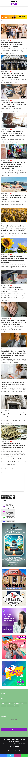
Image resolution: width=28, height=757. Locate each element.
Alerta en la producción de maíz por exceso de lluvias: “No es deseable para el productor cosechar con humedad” (13, 228)
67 (15, 463)
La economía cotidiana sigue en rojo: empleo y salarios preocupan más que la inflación (13, 384)
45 (10, 461)
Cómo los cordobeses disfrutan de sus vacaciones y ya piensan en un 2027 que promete (13, 197)
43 (7, 461)
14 (18, 458)
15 (19, 458)
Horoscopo (13, 522)
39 (1, 461)
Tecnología (10, 705)
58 (3, 463)
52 (20, 461)
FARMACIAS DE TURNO (19, 743)
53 (21, 461)
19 (24, 458)
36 (22, 459)
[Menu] (2, 3)
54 (22, 461)
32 (17, 459)
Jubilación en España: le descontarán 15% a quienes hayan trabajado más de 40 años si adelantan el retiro (13, 322)
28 (11, 459)
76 (3, 464)
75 (1, 464)
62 (8, 463)
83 (12, 464)
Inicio (4, 743)
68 (17, 463)
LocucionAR (16, 741)
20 (25, 458)
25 (7, 459)
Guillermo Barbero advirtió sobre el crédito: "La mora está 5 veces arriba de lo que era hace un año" (13, 104)
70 (20, 463)
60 (5, 463)
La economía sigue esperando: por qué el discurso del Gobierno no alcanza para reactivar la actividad (13, 75)
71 (21, 463)
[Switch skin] (26, 3)
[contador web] (8, 498)
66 (14, 463)
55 (24, 461)
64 (11, 463)
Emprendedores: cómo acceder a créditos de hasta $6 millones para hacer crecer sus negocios (12, 44)
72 (22, 463)
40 (3, 461)
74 (25, 463)
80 (8, 464)
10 (13, 458)
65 (12, 463)
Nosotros (3, 710)
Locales (3, 703)
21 (1, 459)
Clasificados (11, 746)
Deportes (4, 705)
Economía (16, 705)
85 (15, 464)
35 (21, 459)
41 (4, 461)
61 (7, 463)
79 (7, 464)
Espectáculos (23, 703)
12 (15, 458)
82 (11, 464)
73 (23, 463)
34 (20, 459)
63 (10, 463)
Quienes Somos (10, 743)
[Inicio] (14, 3)
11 (14, 458)
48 (14, 461)
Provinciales (9, 703)
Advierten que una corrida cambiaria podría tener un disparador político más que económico (13, 415)
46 (11, 461)
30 (14, 459)
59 (4, 463)
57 (1, 463)
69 (18, 463)
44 (8, 461)
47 (12, 461)
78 (5, 464)
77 (4, 464)
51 (18, 461)
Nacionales (16, 703)
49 (15, 461)
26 (8, 459)
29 (12, 459)
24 (5, 459)
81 (9, 464)
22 (3, 459)
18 (23, 458)
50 (17, 461)
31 (15, 459)
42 (5, 461)
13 (16, 458)
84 (14, 464)
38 (25, 459)
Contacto (3, 716)
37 (24, 459)
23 (4, 459)
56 (25, 461)
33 (18, 459)
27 (10, 459)
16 (20, 458)
